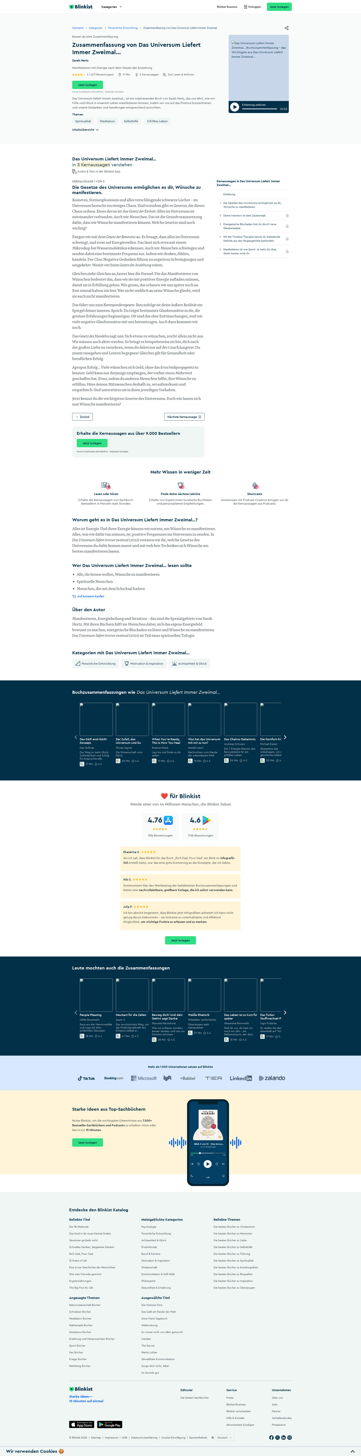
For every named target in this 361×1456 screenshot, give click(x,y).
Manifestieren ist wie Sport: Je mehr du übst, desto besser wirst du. (250, 251)
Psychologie (148, 1226)
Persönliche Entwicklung (123, 28)
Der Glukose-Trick (151, 1305)
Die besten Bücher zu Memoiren (233, 1233)
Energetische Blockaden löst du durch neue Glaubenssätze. (249, 226)
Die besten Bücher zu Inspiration (233, 1281)
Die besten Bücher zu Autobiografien (236, 1267)
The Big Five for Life (81, 1287)
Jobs (274, 1404)
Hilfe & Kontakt (235, 1418)
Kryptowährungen (80, 1281)
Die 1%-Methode (79, 1226)
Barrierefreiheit (198, 1437)
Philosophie (148, 1281)
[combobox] (224, 1437)
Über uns (277, 1397)
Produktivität (149, 1247)
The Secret (148, 1345)
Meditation (107, 121)
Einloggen (254, 6)
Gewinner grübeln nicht (83, 1240)
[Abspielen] (234, 107)
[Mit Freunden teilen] (286, 28)
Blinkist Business (227, 6)
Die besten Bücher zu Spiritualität (233, 1260)
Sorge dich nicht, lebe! (155, 1366)
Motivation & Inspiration (146, 663)
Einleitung (229, 194)
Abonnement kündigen (240, 1424)
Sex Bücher (76, 1352)
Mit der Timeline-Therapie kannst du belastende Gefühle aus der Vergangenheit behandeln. (253, 238)
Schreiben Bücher (80, 1311)
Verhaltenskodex (282, 1418)
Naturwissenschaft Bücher (84, 1305)
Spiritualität (83, 121)
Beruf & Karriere (150, 1254)
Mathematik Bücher (80, 1325)
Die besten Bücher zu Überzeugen (234, 1287)
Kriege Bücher (77, 1359)
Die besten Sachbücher (194, 1397)
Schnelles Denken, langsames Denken (91, 1247)
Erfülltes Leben (157, 121)
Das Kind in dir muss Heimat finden (90, 1233)
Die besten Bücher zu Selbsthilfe (233, 1247)
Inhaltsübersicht (83, 129)
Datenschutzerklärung (144, 1437)
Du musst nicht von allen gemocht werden (162, 1335)
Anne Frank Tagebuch (154, 1318)
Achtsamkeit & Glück (192, 663)
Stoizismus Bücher (80, 1332)
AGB (124, 1437)
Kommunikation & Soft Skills (158, 1274)
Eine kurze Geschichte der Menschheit (92, 1267)
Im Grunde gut (150, 1372)
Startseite (77, 28)
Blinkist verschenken (238, 1411)
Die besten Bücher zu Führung (232, 1254)
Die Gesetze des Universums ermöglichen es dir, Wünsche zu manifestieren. (252, 205)
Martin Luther (149, 1352)
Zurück (84, 417)
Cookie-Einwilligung (173, 1437)
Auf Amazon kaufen (90, 596)
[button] (180, 1451)
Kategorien (109, 7)
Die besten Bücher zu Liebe (230, 1240)
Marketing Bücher (79, 1366)
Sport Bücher (77, 1345)
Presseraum (279, 1424)
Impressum (111, 1437)
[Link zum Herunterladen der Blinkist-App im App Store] (81, 1424)
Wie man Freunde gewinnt (85, 1274)
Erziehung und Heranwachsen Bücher (92, 1339)
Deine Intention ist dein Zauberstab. (250, 215)
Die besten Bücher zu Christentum (234, 1226)
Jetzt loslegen (279, 7)
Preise (230, 1397)
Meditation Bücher (80, 1318)
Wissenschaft (149, 1267)
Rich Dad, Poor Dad (81, 1254)
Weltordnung (149, 1325)
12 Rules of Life (78, 1260)
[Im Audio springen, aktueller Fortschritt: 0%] (259, 109)
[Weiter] (285, 737)
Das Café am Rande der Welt (158, 1311)
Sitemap (96, 1437)
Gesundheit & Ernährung (156, 1287)
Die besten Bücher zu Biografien (233, 1274)
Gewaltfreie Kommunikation (158, 1359)
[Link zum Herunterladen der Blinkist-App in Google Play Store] (109, 1424)
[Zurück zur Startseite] (81, 7)
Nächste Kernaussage (182, 417)
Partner (276, 1411)
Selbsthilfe (131, 121)
